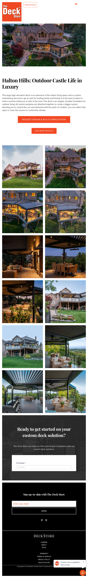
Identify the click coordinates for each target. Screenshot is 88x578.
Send (44, 511)
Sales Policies (44, 562)
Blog (44, 547)
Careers (44, 542)
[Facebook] (42, 520)
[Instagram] (46, 520)
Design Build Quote (30, 5)
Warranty (44, 553)
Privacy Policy (44, 559)
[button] (76, 4)
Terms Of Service (44, 556)
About (44, 545)
